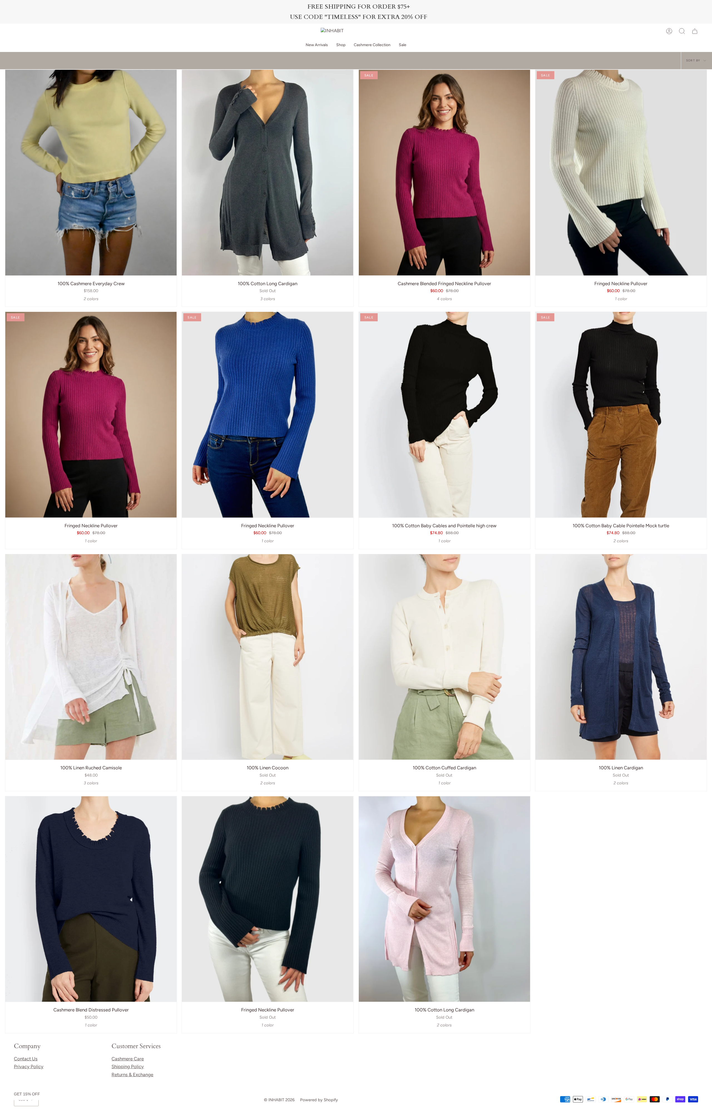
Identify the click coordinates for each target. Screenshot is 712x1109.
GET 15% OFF (27, 1094)
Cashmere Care (128, 1058)
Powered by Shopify (319, 1099)
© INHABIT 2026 (279, 1099)
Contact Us (26, 1058)
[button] (341, 45)
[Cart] (694, 31)
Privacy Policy (28, 1066)
